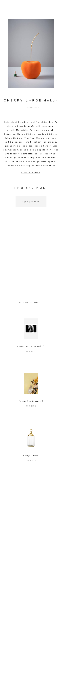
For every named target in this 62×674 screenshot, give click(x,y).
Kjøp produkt (31, 201)
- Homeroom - (31, 107)
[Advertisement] (31, 254)
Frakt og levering (31, 172)
